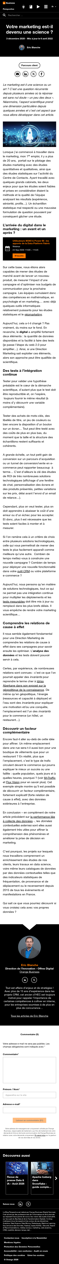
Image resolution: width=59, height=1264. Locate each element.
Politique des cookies (14, 1255)
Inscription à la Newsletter (34, 1238)
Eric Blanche (29, 965)
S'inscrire (19, 255)
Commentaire (11, 1054)
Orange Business (29, 971)
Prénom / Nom (11, 1089)
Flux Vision (13, 782)
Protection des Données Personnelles (22, 1246)
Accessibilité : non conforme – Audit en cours (26, 1251)
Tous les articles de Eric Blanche (29, 1015)
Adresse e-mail (11, 1104)
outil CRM (23, 571)
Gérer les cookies (35, 1255)
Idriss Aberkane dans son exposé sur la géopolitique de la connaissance (24, 686)
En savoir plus (40, 1135)
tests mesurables (14, 601)
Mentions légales (12, 1242)
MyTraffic (50, 778)
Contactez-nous (11, 1238)
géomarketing (33, 314)
